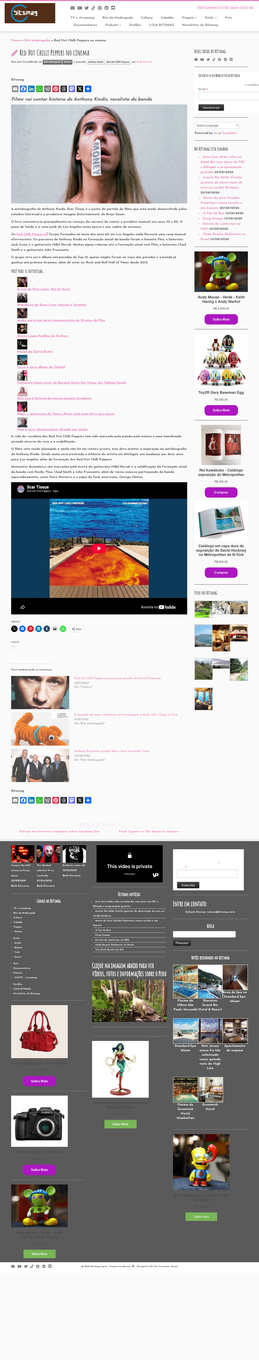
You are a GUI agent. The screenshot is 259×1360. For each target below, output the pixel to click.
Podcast (112, 25)
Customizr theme (168, 1266)
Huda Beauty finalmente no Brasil (114, 945)
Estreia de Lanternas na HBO (112, 940)
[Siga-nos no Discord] (114, 8)
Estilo (210, 17)
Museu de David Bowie (35, 351)
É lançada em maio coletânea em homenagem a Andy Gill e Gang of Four (126, 714)
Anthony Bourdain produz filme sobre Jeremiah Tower (112, 751)
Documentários (85, 25)
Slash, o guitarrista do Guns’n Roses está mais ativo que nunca (66, 414)
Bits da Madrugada (117, 17)
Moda (17, 943)
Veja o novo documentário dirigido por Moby (52, 429)
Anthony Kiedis (95, 62)
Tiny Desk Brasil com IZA (109, 950)
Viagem (188, 17)
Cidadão (167, 17)
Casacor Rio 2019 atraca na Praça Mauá (21, 870)
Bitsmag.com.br (98, 1266)
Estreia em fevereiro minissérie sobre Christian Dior (57, 831)
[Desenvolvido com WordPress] (133, 1265)
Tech (17, 952)
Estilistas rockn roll (74, 865)
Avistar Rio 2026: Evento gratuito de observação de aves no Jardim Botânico (221, 182)
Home (16, 40)
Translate (229, 133)
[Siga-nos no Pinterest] (101, 8)
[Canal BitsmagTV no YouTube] (81, 8)
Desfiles (135, 25)
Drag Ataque (213, 218)
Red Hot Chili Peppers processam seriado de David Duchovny (117, 678)
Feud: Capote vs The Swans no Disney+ (151, 831)
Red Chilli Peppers (30, 234)
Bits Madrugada (37, 40)
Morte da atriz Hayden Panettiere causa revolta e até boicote (221, 203)
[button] (203, 609)
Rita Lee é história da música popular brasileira (54, 398)
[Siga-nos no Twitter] (88, 8)
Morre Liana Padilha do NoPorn (42, 336)
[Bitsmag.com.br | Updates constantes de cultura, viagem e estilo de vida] (30, 13)
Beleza (18, 948)
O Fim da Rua (213, 213)
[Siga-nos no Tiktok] (94, 8)
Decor (17, 957)
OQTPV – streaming (25, 978)
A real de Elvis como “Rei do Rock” (44, 289)
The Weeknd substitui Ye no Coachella (45, 870)
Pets (228, 17)
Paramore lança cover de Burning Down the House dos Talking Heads (71, 382)
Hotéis (18, 932)
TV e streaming (82, 17)
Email (203, 89)
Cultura (147, 17)
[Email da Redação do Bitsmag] (73, 8)
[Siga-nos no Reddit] (107, 8)
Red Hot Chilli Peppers (118, 62)
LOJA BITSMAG (161, 25)
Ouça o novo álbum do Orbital (41, 367)
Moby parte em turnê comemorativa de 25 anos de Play (61, 320)
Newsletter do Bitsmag (200, 25)
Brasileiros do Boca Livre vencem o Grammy (52, 304)
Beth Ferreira (144, 62)
